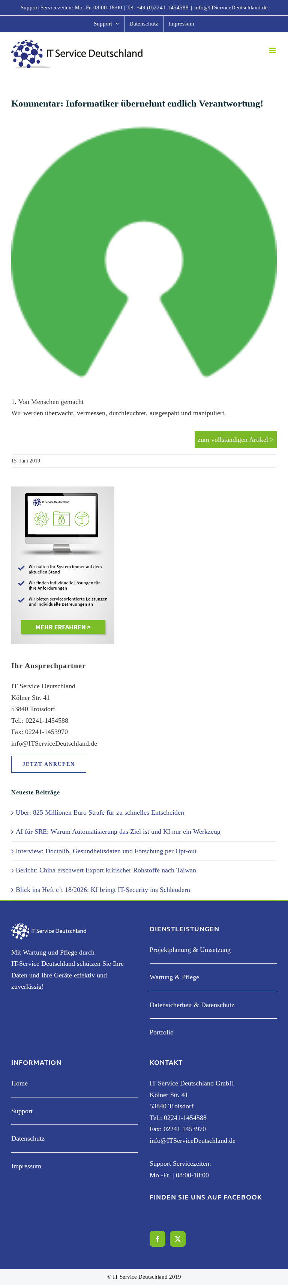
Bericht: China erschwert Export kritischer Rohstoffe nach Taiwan (106, 870)
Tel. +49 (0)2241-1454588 (157, 8)
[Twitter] (178, 1239)
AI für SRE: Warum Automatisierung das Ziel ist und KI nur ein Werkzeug (118, 831)
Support (22, 1111)
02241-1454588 (185, 1117)
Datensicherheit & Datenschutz (192, 1005)
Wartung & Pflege (174, 977)
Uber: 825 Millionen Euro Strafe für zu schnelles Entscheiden (100, 812)
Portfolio (162, 1032)
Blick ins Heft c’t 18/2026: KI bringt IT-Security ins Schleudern (103, 889)
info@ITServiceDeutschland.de (231, 8)
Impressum (26, 1166)
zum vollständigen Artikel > (236, 439)
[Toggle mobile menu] (273, 50)
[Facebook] (157, 1239)
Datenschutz (28, 1138)
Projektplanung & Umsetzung (190, 949)
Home (19, 1083)
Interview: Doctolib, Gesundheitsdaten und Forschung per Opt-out (106, 851)
